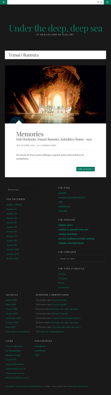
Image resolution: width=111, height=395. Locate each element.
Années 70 (12, 236)
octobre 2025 (12, 322)
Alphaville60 (16, 368)
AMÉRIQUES (64, 206)
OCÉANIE (62, 211)
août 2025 (10, 327)
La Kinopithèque (13, 350)
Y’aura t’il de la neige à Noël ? (66, 318)
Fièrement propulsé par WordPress (23, 386)
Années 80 (12, 240)
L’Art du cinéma (17, 377)
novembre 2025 (13, 318)
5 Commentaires (48, 146)
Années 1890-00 (14, 204)
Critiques (62, 278)
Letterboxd (40, 350)
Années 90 (12, 245)
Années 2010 (13, 254)
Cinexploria (40, 346)
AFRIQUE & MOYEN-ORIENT (71, 197)
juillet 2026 (11, 300)
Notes (61, 283)
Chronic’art (15, 373)
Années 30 (12, 218)
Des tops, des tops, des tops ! (65, 309)
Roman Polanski (60, 313)
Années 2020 (13, 258)
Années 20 (12, 213)
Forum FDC (11, 359)
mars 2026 (11, 304)
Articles (62, 274)
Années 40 (12, 222)
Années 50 (12, 227)
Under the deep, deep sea (55, 28)
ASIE (60, 202)
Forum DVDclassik (15, 364)
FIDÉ (37, 355)
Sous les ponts (59, 300)
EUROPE (62, 193)
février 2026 (11, 309)
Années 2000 (13, 249)
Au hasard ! (63, 287)
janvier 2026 (12, 313)
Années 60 (12, 231)
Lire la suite (85, 169)
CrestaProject (80, 386)
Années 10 (12, 209)
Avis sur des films (14, 346)
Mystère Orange (13, 355)
